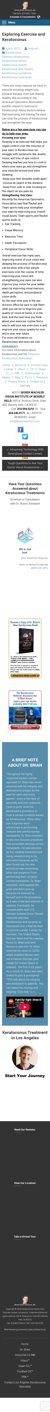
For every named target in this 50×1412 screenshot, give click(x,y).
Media (6, 377)
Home (6, 365)
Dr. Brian (25, 1349)
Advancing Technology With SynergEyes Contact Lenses (25, 451)
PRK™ (25, 1377)
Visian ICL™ (25, 1366)
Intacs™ (25, 1360)
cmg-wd (33, 48)
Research (42, 377)
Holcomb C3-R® (25, 1355)
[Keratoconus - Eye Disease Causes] (25, 6)
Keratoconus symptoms (16, 73)
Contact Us (36, 381)
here (32, 991)
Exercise (7, 56)
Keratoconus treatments (17, 77)
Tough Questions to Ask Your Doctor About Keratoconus (25, 465)
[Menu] (4, 22)
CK (32, 369)
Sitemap (25, 385)
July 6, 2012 (12, 48)
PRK (17, 373)
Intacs (21, 369)
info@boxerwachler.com (25, 421)
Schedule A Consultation (22, 17)
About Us (20, 365)
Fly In (28, 377)
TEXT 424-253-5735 (34, 1323)
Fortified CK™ (25, 1371)
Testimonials (32, 373)
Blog (17, 377)
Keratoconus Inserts (14, 65)
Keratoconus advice (14, 60)
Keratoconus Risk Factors (17, 69)
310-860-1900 (29, 13)
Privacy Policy (16, 381)
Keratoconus (14, 52)
